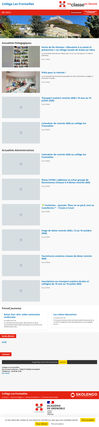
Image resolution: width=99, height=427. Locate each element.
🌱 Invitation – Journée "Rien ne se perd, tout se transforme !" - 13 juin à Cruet (68, 206)
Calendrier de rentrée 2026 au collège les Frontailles (64, 124)
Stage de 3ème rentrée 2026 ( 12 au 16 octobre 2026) (67, 232)
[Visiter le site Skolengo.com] (84, 397)
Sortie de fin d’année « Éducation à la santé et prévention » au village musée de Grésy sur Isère (68, 48)
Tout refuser (41, 424)
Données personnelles (50, 397)
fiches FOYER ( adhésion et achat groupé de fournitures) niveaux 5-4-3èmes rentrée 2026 (66, 181)
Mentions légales (17, 397)
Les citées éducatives (65, 314)
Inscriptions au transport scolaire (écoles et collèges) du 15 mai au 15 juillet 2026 (65, 282)
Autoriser (63, 362)
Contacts (5, 397)
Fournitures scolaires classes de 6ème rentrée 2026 (67, 257)
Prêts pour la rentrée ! (54, 72)
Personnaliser (57, 424)
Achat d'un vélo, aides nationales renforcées (22, 316)
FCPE (4, 342)
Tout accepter (87, 420)
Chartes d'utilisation (32, 397)
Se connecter (76, 12)
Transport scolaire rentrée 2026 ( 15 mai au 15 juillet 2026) (66, 99)
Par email (5, 373)
